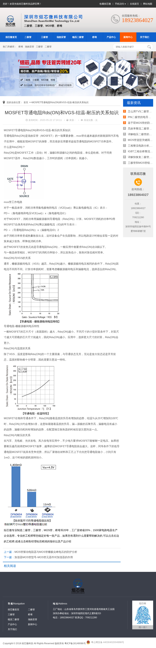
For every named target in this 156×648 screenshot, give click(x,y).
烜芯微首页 (11, 37)
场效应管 (61, 37)
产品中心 (111, 37)
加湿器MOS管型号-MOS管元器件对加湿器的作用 (43, 557)
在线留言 (134, 3)
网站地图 (147, 3)
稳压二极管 (78, 37)
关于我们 (144, 37)
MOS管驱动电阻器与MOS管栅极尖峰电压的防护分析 (45, 551)
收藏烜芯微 (105, 3)
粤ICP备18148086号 (75, 643)
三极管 (44, 37)
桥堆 (94, 37)
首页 (26, 102)
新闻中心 (128, 37)
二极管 (28, 37)
